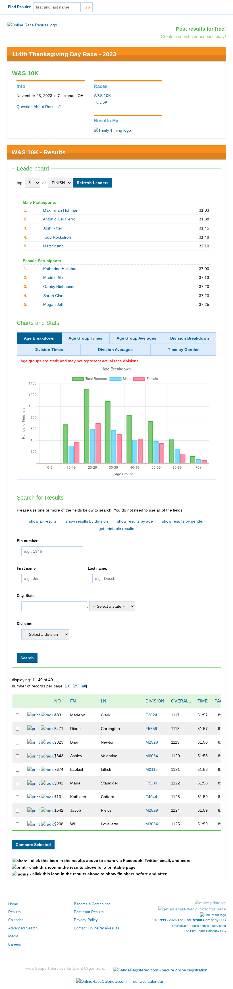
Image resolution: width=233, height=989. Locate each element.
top (19, 182)
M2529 (151, 742)
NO (57, 700)
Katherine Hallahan (60, 268)
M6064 (151, 756)
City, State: (26, 596)
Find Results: (19, 7)
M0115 (151, 769)
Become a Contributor (92, 904)
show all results (43, 521)
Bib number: (28, 541)
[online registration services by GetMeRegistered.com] (160, 968)
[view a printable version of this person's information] (33, 714)
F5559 (151, 728)
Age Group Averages (136, 338)
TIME (202, 700)
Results (14, 912)
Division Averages (115, 349)
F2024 (151, 715)
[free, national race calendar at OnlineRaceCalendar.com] (119, 981)
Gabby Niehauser (59, 286)
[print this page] (210, 902)
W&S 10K (102, 95)
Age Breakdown (39, 338)
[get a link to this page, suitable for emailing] (192, 909)
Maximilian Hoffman (60, 210)
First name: (27, 569)
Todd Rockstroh (57, 237)
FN (73, 700)
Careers (14, 944)
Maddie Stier (54, 277)
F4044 (151, 796)
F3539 (151, 783)
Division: (24, 624)
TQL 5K (100, 102)
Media (13, 936)
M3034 (151, 824)
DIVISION (154, 700)
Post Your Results (89, 912)
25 (76, 686)
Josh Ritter (52, 228)
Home (13, 904)
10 (68, 686)
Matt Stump (53, 246)
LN (103, 700)
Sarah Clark (54, 295)
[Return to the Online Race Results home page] (32, 24)
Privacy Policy (86, 920)
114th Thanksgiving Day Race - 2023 (64, 54)
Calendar (15, 920)
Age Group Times (85, 338)
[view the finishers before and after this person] (49, 714)
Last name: (97, 569)
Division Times (48, 349)
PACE (220, 700)
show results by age (135, 521)
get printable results (116, 528)
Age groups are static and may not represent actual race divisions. (80, 361)
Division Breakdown (189, 338)
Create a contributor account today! (193, 36)
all (84, 686)
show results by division (87, 521)
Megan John (54, 304)
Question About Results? (38, 106)
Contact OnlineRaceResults (96, 928)
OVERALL (181, 700)
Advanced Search (23, 928)
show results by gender (183, 521)
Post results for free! (201, 29)
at (44, 182)
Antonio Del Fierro (59, 219)
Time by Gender (183, 349)
